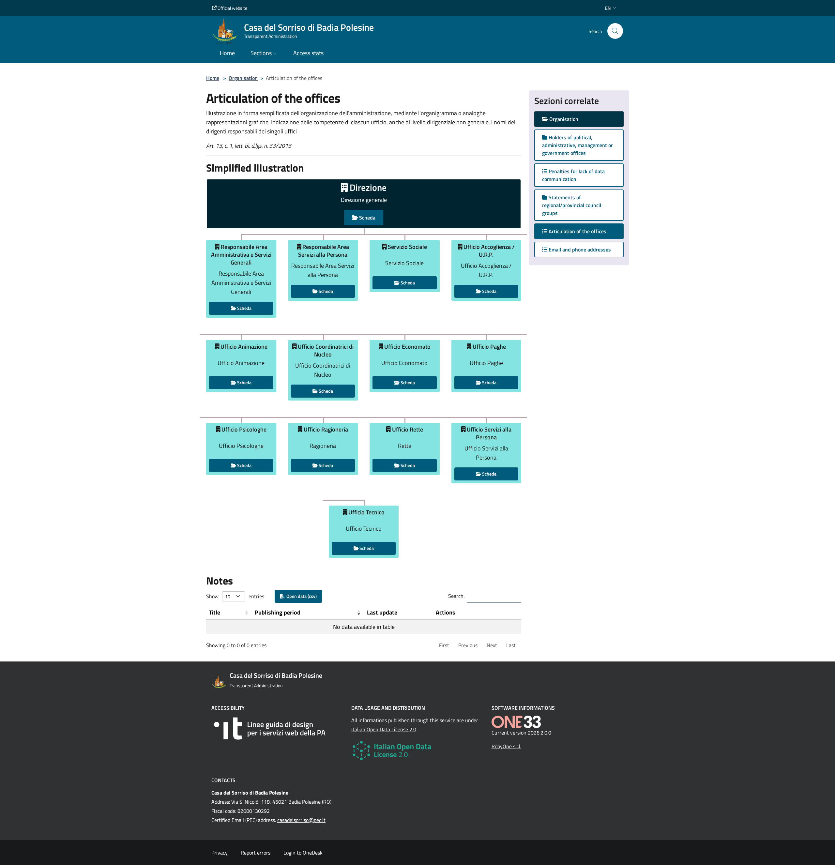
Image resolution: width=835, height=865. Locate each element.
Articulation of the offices (583, 231)
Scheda (366, 217)
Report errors (255, 853)
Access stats (308, 53)
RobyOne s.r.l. (506, 746)
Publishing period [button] (277, 612)
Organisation (243, 78)
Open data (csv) (300, 596)
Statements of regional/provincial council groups (571, 205)
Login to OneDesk (303, 853)
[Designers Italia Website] (277, 728)
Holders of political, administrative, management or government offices (577, 145)
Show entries (235, 596)
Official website (232, 8)
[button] (611, 8)
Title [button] (214, 612)
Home (212, 78)
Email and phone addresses (579, 249)
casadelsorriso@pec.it (301, 820)
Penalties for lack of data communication (573, 175)
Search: (456, 596)
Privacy (219, 853)
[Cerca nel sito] (615, 31)
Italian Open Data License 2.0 (383, 729)
